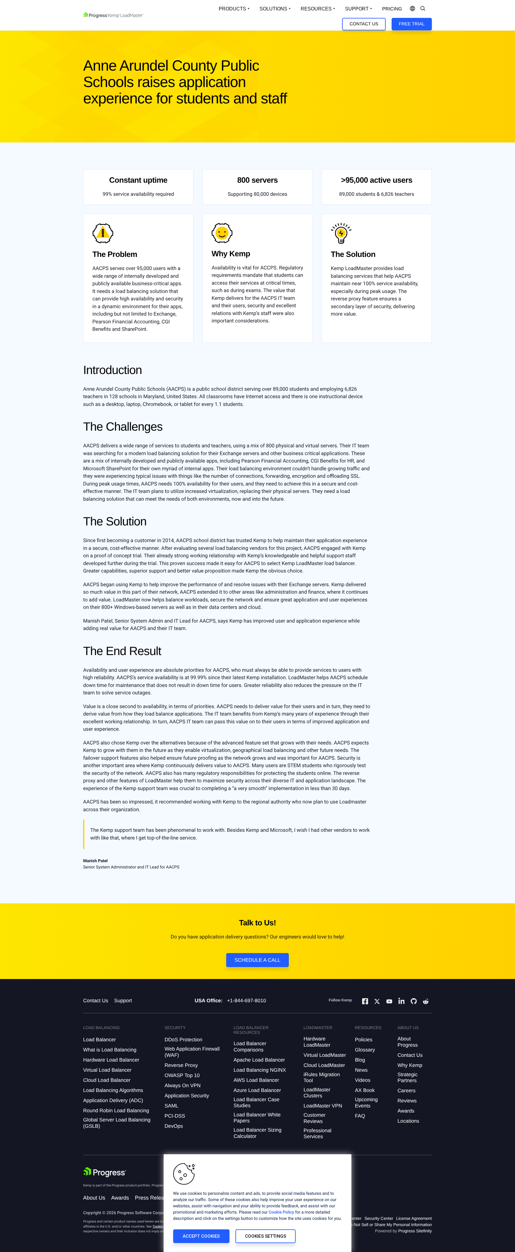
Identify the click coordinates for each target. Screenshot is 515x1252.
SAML (171, 1106)
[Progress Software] (104, 1172)
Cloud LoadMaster (324, 1065)
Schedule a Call (257, 960)
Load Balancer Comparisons (250, 1046)
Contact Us (364, 24)
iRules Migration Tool (322, 1077)
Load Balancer (99, 1039)
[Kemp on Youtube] (389, 1002)
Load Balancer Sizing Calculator (258, 1133)
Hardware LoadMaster (317, 1042)
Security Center (378, 1218)
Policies (364, 1039)
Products (232, 8)
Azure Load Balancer (257, 1090)
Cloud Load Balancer (107, 1080)
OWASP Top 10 (182, 1075)
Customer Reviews (315, 1118)
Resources (316, 8)
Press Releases (154, 1198)
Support (357, 8)
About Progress (408, 1042)
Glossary (365, 1050)
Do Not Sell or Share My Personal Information (389, 1224)
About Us (94, 1198)
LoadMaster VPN (323, 1106)
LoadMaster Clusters (317, 1093)
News (361, 1070)
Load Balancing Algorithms (113, 1090)
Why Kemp (410, 1065)
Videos (362, 1080)
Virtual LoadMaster (325, 1055)
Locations (408, 1121)
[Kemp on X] (377, 1002)
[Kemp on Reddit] (426, 1002)
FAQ (360, 1116)
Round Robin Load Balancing (116, 1110)
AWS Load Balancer (256, 1080)
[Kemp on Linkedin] (401, 1002)
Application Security (187, 1096)
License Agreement (414, 1218)
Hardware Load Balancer (111, 1060)
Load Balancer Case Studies (257, 1102)
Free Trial (411, 24)
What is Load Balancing (109, 1050)
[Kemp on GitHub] (414, 1002)
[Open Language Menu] (412, 9)
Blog (360, 1060)
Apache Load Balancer (259, 1060)
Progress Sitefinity (415, 1230)
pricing (392, 9)
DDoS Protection (183, 1039)
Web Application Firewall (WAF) (192, 1052)
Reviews (407, 1101)
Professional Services (318, 1133)
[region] (257, 1203)
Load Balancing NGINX (260, 1070)
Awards (406, 1111)
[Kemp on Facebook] (365, 1002)
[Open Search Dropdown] (423, 9)
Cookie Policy (281, 1212)
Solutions (273, 8)
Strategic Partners (408, 1077)
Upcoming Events (366, 1102)
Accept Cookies (201, 1236)
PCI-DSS (175, 1116)
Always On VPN (183, 1085)
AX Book (365, 1090)
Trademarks (161, 1226)
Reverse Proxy (181, 1065)
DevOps (174, 1126)
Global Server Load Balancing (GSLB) (117, 1123)
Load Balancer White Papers (257, 1118)
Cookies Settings (265, 1236)
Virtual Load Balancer (107, 1070)
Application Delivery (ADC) (113, 1100)
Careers (406, 1090)
